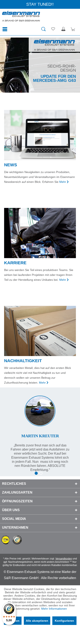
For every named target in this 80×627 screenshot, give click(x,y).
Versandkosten (63, 558)
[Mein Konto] (63, 29)
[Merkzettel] (53, 29)
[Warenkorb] (73, 29)
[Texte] (40, 429)
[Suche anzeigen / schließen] (43, 29)
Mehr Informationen (54, 608)
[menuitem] (6, 29)
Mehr (62, 181)
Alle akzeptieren (37, 620)
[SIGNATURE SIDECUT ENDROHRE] (40, 65)
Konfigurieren (64, 620)
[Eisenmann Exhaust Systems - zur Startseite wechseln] (21, 17)
